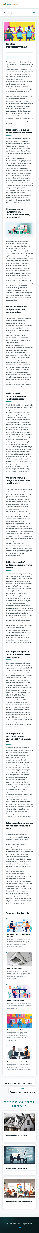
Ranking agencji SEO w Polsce (16, 1135)
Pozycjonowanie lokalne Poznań (19, 1062)
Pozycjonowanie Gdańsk (16, 1000)
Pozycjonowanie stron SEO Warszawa (19, 1202)
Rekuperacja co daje (14, 968)
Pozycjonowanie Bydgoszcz (17, 1030)
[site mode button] (10, 12)
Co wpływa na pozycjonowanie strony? (18, 935)
